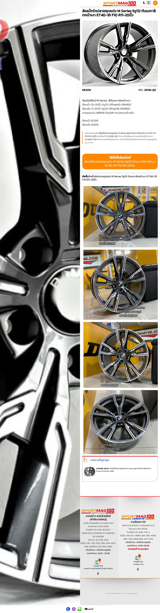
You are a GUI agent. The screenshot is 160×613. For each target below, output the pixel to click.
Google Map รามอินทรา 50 (138, 562)
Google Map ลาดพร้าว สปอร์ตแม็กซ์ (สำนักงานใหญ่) (98, 567)
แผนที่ (90, 609)
